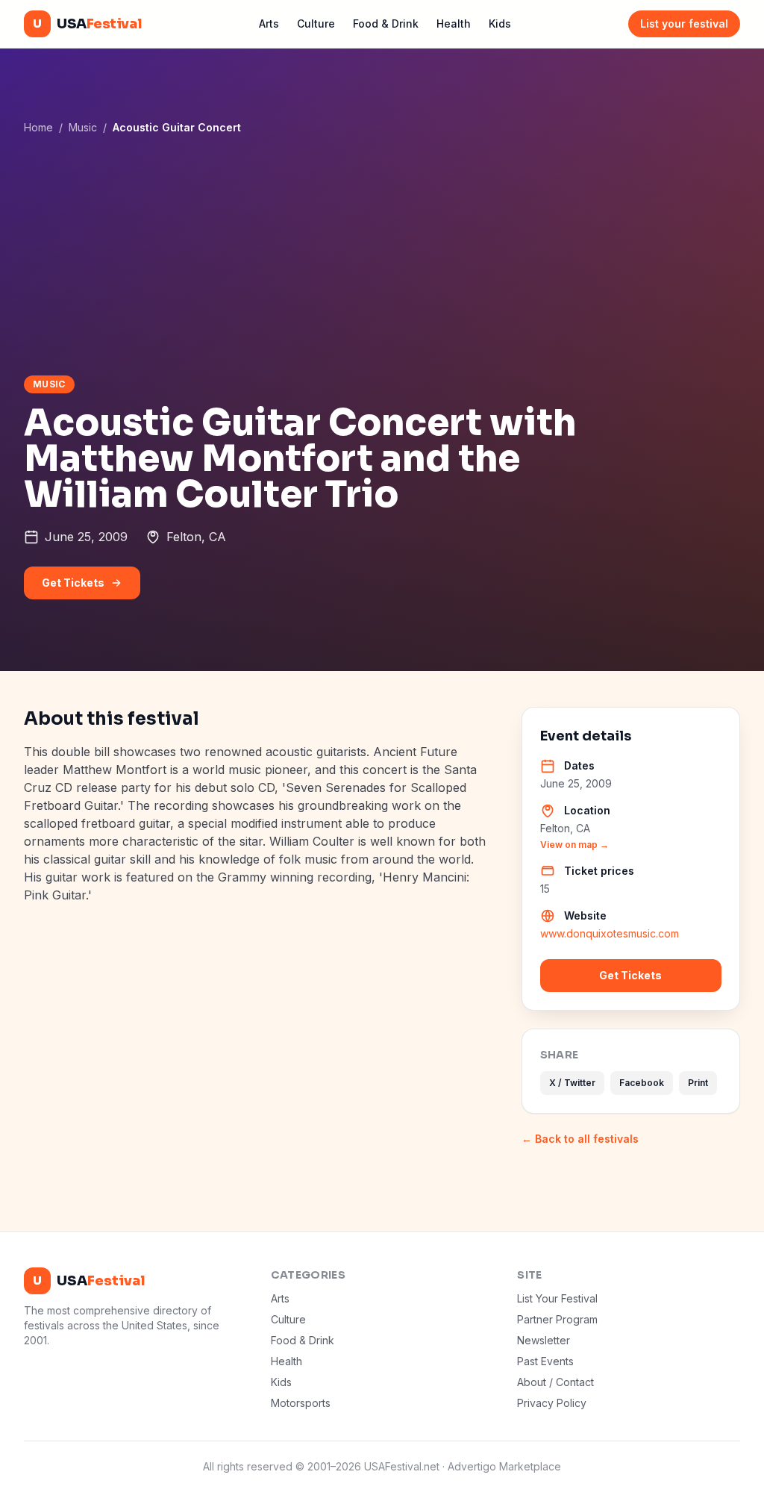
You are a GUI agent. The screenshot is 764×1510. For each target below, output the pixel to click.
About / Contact (555, 1382)
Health (453, 23)
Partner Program (557, 1319)
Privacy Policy (551, 1403)
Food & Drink (386, 23)
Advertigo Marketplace (504, 1466)
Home (38, 127)
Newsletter (543, 1340)
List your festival (684, 23)
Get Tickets (73, 582)
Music (83, 127)
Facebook (641, 1082)
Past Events (545, 1361)
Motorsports (301, 1403)
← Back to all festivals (580, 1138)
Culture (316, 23)
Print (698, 1082)
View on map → (574, 844)
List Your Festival (557, 1298)
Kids (500, 23)
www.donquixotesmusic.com (609, 933)
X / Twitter (572, 1082)
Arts (269, 23)
